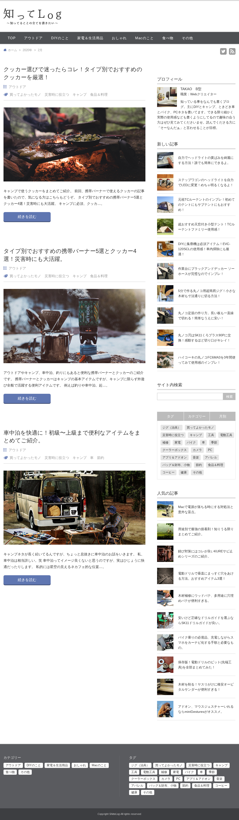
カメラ (197, 450)
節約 (100, 458)
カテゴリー (197, 416)
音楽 (196, 457)
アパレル (211, 457)
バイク (191, 442)
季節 (214, 442)
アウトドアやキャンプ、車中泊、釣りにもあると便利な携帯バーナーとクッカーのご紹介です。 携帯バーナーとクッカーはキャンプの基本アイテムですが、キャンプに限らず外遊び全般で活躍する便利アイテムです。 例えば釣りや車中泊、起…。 (74, 379)
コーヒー (168, 472)
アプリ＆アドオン (174, 457)
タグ (170, 416)
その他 (187, 38)
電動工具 (226, 435)
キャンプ (80, 94)
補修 (165, 442)
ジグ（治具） (171, 427)
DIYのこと (60, 38)
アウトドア (33, 38)
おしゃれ (119, 38)
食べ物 (167, 38)
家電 (178, 442)
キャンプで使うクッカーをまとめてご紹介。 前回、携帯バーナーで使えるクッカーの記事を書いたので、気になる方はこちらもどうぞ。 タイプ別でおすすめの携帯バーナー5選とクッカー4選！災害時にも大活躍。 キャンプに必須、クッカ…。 (74, 197)
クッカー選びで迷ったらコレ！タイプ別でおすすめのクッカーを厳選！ (73, 73)
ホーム (12, 50)
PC (210, 450)
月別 (222, 416)
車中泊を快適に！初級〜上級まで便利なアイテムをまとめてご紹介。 (72, 437)
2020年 (27, 50)
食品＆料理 (99, 94)
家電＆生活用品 (90, 38)
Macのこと (144, 38)
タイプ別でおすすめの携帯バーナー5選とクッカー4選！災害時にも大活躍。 (70, 255)
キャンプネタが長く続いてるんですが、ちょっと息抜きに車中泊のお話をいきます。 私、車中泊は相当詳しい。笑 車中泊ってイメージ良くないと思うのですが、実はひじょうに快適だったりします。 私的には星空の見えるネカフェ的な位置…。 (74, 560)
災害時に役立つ (57, 94)
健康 (184, 472)
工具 (211, 435)
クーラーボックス (174, 450)
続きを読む (27, 217)
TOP (12, 38)
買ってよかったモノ (25, 94)
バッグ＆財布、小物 (176, 465)
